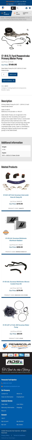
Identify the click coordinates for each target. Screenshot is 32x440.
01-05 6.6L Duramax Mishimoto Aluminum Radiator (16, 239)
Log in (3, 418)
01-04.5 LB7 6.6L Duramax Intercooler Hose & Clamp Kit (16, 196)
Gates (8, 90)
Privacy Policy (5, 435)
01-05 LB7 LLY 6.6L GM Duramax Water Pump (16, 326)
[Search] (17, 8)
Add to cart (13, 74)
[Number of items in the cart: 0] (30, 8)
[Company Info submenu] (30, 13)
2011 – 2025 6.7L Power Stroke (11, 155)
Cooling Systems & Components (15, 17)
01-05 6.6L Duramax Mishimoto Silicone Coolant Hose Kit (16, 283)
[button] (27, 29)
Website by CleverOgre (8, 438)
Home (2, 17)
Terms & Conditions (19, 435)
